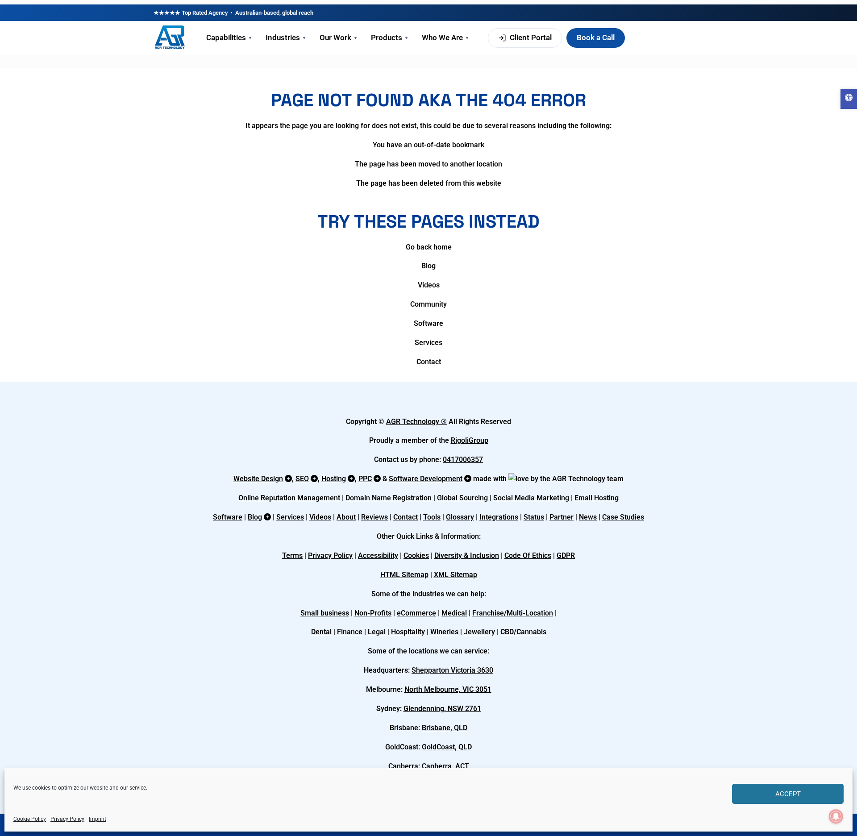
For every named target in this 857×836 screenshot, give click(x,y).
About (346, 517)
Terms (292, 555)
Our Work (338, 37)
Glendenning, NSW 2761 (442, 708)
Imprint (97, 819)
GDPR (566, 555)
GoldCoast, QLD (447, 747)
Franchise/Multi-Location (512, 613)
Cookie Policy (29, 819)
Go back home (429, 247)
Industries (285, 37)
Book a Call (596, 37)
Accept (788, 794)
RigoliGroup (469, 440)
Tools (432, 517)
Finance (349, 632)
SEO (302, 478)
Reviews (374, 517)
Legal (377, 632)
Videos (429, 285)
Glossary (460, 517)
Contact (428, 362)
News (588, 517)
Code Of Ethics (527, 555)
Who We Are (445, 37)
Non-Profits (372, 613)
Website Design (258, 478)
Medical (454, 613)
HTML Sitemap (404, 574)
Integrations (498, 517)
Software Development (425, 478)
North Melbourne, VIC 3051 (447, 689)
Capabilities (228, 37)
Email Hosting (596, 498)
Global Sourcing (462, 498)
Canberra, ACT (445, 766)
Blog (428, 266)
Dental (321, 632)
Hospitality (408, 632)
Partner (561, 517)
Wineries (444, 632)
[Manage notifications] (836, 816)
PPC (365, 478)
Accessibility (378, 555)
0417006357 (463, 459)
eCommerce (416, 613)
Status (534, 517)
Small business (324, 613)
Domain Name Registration (388, 498)
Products (389, 37)
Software (428, 323)
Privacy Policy (67, 819)
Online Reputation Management (289, 498)
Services (428, 342)
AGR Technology (413, 421)
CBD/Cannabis (523, 632)
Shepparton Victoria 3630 (452, 670)
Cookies (416, 555)
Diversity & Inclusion (466, 555)
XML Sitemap (455, 574)
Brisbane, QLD (444, 728)
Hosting (333, 478)
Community (428, 304)
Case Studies (623, 517)
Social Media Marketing (531, 498)
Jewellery (479, 632)
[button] (848, 99)
